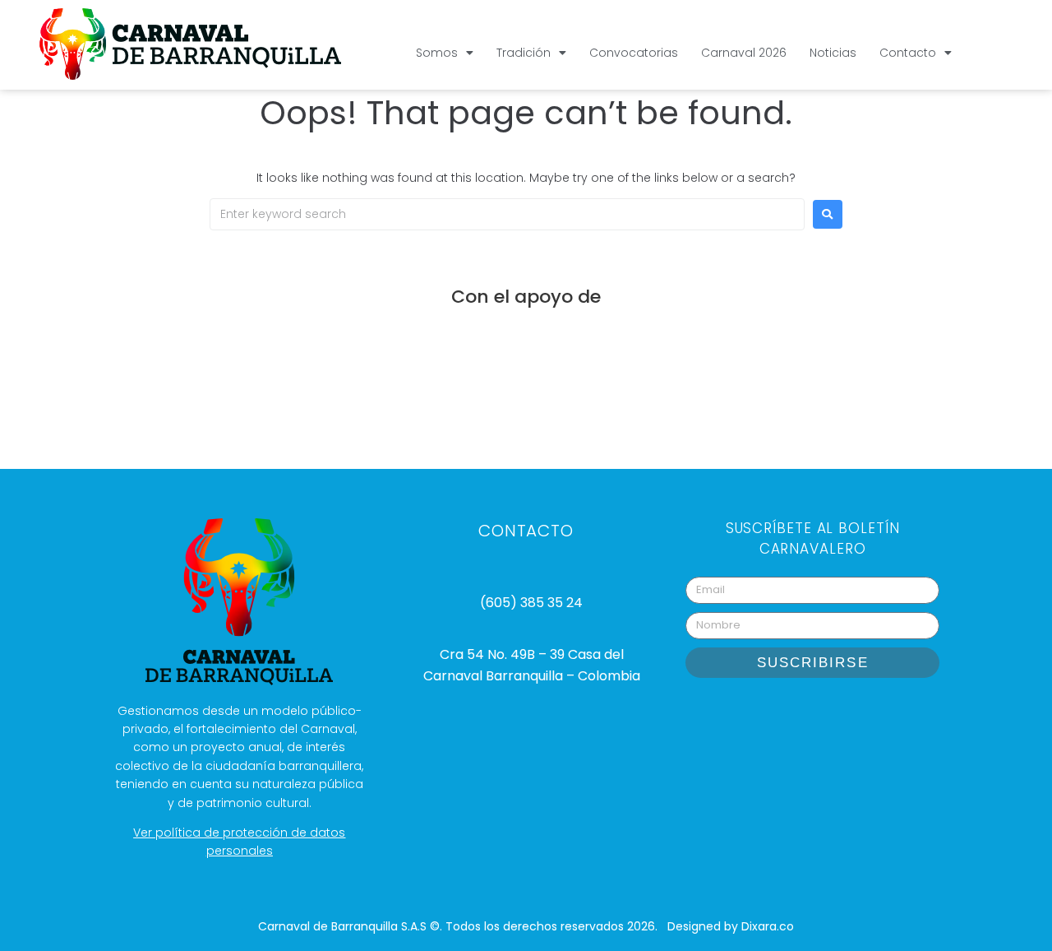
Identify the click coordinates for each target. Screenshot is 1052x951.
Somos (437, 52)
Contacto (907, 52)
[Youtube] (792, 714)
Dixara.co (767, 926)
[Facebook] (833, 714)
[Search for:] (507, 214)
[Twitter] (874, 714)
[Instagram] (751, 714)
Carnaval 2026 (744, 52)
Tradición (523, 52)
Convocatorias (633, 52)
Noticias (833, 52)
